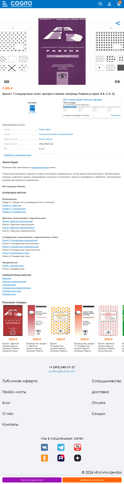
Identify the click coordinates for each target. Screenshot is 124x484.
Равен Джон (45, 129)
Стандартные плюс (11, 291)
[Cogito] (21, 4)
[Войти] (109, 4)
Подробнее (116, 115)
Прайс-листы (14, 392)
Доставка (100, 392)
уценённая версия (40, 167)
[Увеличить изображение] (117, 81)
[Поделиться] (118, 23)
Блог (6, 402)
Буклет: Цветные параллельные (18, 227)
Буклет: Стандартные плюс (15, 253)
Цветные (6, 278)
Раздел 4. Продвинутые (14, 212)
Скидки (98, 413)
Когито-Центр (45, 139)
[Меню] (5, 4)
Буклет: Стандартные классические (20, 240)
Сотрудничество (107, 381)
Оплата (98, 402)
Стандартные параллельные (16, 288)
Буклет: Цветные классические (17, 221)
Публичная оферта (19, 381)
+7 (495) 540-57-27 (62, 367)
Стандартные (9, 284)
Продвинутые (9, 294)
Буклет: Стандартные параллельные (20, 246)
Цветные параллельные (14, 281)
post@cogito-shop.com (62, 371)
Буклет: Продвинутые (13, 265)
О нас (8, 413)
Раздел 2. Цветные (11, 205)
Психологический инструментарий (56, 134)
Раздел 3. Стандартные (14, 208)
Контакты (10, 424)
